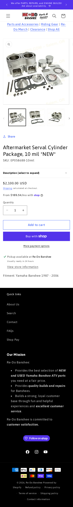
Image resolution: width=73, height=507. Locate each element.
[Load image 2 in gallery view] (36, 117)
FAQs (10, 331)
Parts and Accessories (23, 24)
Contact (12, 322)
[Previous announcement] (7, 4)
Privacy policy (52, 487)
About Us (13, 304)
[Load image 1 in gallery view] (17, 117)
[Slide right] (69, 118)
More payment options (36, 246)
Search (11, 313)
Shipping (7, 188)
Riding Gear (49, 24)
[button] (8, 16)
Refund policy (33, 487)
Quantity (8, 202)
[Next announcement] (66, 4)
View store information (22, 267)
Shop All (54, 29)
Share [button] (11, 136)
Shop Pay (13, 339)
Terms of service (27, 493)
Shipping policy (49, 493)
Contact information (38, 499)
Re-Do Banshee (34, 482)
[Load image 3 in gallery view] (55, 117)
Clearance (37, 29)
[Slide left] (3, 118)
